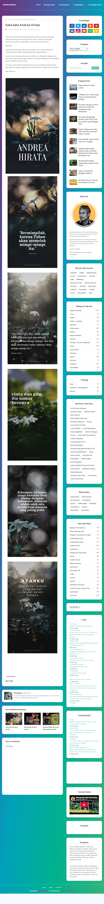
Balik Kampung (91, 273)
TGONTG (92, 289)
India (84, 384)
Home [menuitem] (38, 5)
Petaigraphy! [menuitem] (78, 5)
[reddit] (90, 26)
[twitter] (78, 26)
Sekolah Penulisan (75, 694)
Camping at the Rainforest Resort (81, 660)
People (91, 452)
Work (90, 293)
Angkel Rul (10, 30)
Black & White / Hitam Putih (79, 418)
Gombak (92, 276)
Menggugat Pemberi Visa (78, 667)
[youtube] (84, 31)
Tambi (73, 293)
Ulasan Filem (85, 510)
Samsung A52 (75, 469)
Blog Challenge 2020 (84, 531)
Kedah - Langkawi (84, 321)
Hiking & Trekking (84, 310)
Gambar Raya (82, 276)
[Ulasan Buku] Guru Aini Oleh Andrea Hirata (51, 728)
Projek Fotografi (86, 459)
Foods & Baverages (89, 428)
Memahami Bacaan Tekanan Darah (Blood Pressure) (88, 181)
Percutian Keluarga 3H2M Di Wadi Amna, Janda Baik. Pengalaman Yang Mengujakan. (88, 108)
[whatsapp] (90, 31)
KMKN (72, 279)
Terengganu (84, 367)
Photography (75, 459)
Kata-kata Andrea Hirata (12, 728)
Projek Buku (93, 503)
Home (7, 19)
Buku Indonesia (87, 497)
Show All (73, 703)
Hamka (73, 503)
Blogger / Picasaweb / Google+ (84, 535)
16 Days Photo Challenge (78, 408)
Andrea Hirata (14, 19)
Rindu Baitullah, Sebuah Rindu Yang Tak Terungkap (88, 140)
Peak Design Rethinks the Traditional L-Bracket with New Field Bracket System (83, 751)
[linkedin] (84, 26)
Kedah (84, 318)
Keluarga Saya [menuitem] (49, 5)
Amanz (71, 720)
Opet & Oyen (92, 286)
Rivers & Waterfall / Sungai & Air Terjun (82, 465)
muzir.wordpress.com (77, 650)
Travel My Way (74, 630)
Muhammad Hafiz (76, 283)
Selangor (84, 364)
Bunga (89, 422)
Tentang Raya (81, 293)
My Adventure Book (76, 658)
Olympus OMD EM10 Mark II (79, 452)
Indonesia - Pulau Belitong (84, 388)
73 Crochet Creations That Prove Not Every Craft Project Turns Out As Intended (82, 732)
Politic (84, 574)
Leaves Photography (77, 438)
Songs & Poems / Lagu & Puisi (84, 588)
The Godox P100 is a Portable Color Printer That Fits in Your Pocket (84, 742)
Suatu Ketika (83, 289)
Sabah (84, 357)
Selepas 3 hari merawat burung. (80, 626)
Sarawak (84, 360)
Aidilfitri (82, 273)
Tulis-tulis (84, 595)
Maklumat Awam (84, 563)
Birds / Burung (75, 415)
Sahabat (73, 289)
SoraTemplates (43, 891)
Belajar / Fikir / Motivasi (84, 528)
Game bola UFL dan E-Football (80, 679)
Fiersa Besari (86, 500)
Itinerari (84, 391)
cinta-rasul (73, 624)
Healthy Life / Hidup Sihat (84, 553)
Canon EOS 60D (75, 428)
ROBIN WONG (74, 641)
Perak (84, 346)
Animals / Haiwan (76, 412)
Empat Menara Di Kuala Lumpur (86, 86)
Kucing (73, 435)
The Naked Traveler (76, 665)
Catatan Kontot (84, 546)
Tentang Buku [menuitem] (64, 5)
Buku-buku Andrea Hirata (30, 728)
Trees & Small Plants (77, 479)
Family (73, 276)
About (51, 887)
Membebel (84, 567)
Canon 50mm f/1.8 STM (78, 425)
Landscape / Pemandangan (87, 435)
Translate (85, 51)
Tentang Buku (75, 507)
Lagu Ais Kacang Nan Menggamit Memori (85, 172)
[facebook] (72, 26)
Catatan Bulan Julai (84, 538)
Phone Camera (75, 455)
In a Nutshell (73, 671)
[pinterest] (96, 26)
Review (84, 581)
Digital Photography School (79, 747)
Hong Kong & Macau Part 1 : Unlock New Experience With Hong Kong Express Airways (83, 634)
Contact (58, 887)
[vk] (72, 31)
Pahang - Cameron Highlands (84, 342)
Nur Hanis (83, 286)
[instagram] (78, 31)
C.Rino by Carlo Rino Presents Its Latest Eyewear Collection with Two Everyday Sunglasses (83, 688)
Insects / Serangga (91, 432)
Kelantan (84, 325)
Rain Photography (76, 462)
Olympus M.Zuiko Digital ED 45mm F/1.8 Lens (83, 449)
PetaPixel (72, 739)
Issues (84, 556)
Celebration (84, 549)
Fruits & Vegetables (76, 432)
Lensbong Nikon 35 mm (78, 442)
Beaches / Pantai (89, 412)
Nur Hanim (74, 286)
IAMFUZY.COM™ (74, 684)
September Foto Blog (88, 469)
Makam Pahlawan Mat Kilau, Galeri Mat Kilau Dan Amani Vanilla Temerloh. (88, 131)
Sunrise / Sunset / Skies (78, 475)
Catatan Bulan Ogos (84, 542)
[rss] (96, 31)
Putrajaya (84, 353)
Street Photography (76, 472)
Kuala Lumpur (84, 328)
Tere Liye (84, 507)
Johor (84, 314)
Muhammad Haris (90, 283)
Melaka (84, 332)
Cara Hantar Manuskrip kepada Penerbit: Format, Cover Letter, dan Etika (83, 698)
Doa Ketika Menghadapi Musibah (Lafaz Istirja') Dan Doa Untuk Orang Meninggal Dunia (88, 120)
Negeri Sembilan (84, 335)
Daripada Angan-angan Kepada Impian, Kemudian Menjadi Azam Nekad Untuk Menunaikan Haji (87, 151)
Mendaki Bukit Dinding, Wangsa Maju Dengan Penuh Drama (88, 163)
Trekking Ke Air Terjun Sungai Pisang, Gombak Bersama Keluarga (88, 97)
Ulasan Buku (74, 510)
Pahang (84, 339)
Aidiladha (74, 273)
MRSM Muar (80, 279)
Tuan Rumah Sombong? (78, 673)
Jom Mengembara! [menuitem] (95, 5)
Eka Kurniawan (75, 500)
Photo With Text (87, 455)
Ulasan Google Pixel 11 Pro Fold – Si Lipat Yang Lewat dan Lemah (83, 723)
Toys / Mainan (92, 475)
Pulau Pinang (84, 350)
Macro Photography (77, 445)
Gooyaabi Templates (67, 891)
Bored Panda (73, 728)
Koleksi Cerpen (82, 503)
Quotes (84, 578)
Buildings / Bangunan (77, 422)
